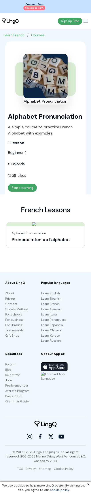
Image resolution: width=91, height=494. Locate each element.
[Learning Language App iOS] (54, 366)
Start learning (22, 187)
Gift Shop (12, 335)
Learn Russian (51, 341)
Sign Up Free (70, 21)
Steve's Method (16, 309)
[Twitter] (51, 436)
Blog (8, 370)
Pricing (10, 298)
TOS (20, 469)
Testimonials (14, 330)
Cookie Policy (64, 469)
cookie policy (59, 490)
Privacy (31, 469)
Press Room (14, 396)
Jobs (8, 380)
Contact (11, 304)
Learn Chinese (51, 330)
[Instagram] (29, 436)
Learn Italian (50, 314)
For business (14, 320)
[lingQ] (10, 21)
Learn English (50, 293)
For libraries (13, 325)
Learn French (14, 35)
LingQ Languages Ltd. (49, 452)
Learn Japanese (52, 325)
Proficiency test (16, 385)
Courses (38, 35)
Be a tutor (12, 375)
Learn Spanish (51, 298)
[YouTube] (61, 436)
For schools (13, 314)
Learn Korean (50, 335)
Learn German (51, 309)
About (9, 293)
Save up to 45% (34, 7)
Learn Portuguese (53, 320)
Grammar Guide (17, 401)
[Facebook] (40, 436)
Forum (10, 364)
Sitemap (45, 469)
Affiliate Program (17, 391)
